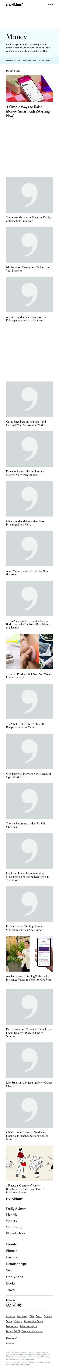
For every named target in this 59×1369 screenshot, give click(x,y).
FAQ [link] (32, 1316)
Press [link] (39, 1316)
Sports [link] (11, 1221)
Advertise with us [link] (28, 1326)
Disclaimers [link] (12, 1326)
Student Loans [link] (44, 60)
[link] (14, 4)
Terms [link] (9, 1321)
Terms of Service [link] (20, 1364)
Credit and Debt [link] (29, 60)
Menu (50, 4)
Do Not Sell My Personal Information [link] (24, 1331)
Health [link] (11, 1215)
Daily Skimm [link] (16, 1209)
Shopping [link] (14, 1227)
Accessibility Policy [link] (33, 1321)
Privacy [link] (18, 1321)
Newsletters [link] (15, 1233)
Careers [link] (48, 1316)
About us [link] (10, 1316)
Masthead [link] (22, 1316)
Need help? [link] (11, 1338)
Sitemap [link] (10, 1343)
